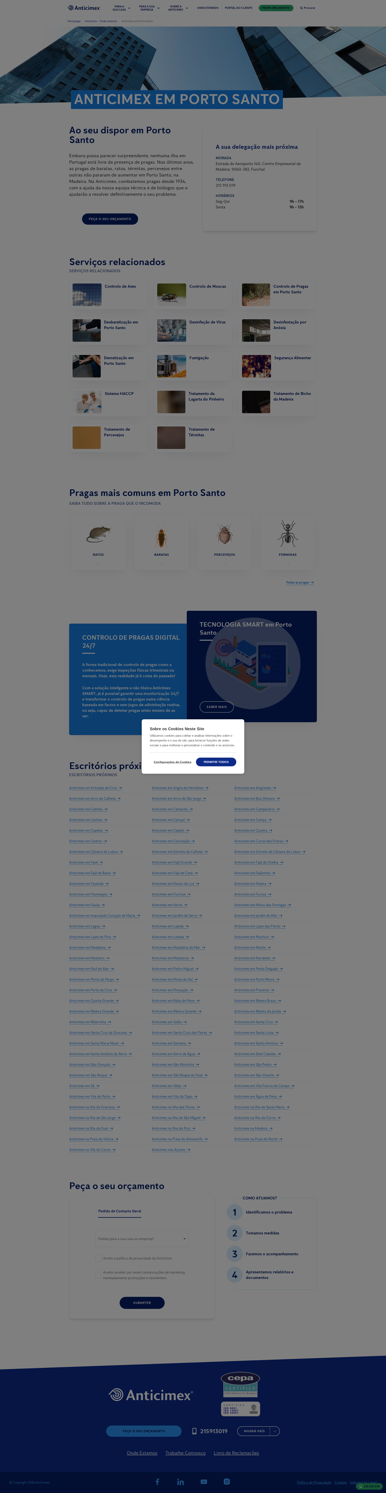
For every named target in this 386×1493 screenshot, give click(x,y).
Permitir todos (216, 762)
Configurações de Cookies (172, 762)
